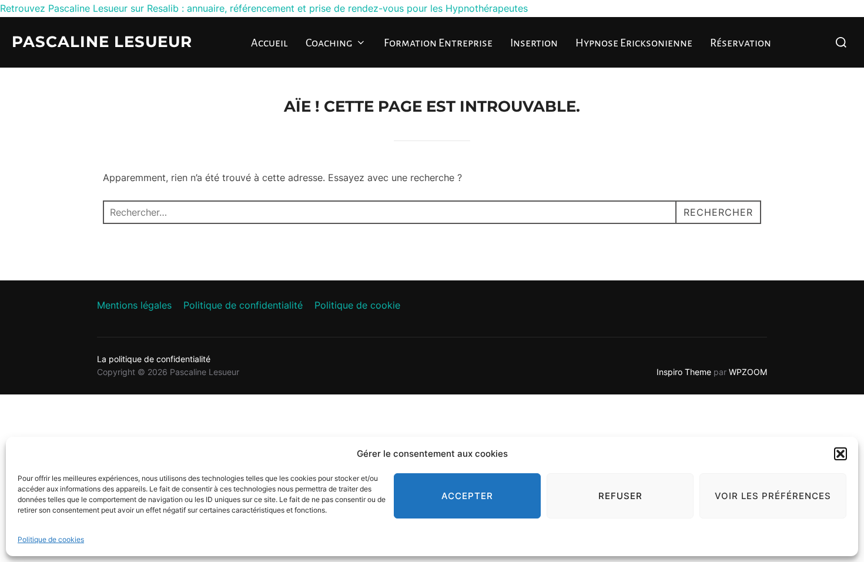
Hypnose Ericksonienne (633, 43)
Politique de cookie (357, 305)
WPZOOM (748, 372)
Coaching (329, 43)
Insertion (534, 43)
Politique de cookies (51, 539)
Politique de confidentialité (243, 305)
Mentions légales (134, 305)
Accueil (269, 43)
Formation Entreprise (438, 43)
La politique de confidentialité (153, 359)
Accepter (467, 495)
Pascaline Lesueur (102, 41)
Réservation (740, 43)
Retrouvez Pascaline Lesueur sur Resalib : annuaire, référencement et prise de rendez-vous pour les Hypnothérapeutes (264, 8)
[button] (840, 454)
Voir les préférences (773, 495)
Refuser (620, 495)
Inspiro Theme (684, 372)
